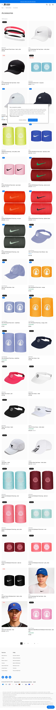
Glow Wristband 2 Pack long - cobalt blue (10, 358)
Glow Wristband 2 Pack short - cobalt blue (11, 322)
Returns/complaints (16, 660)
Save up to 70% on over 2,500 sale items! (28, 1)
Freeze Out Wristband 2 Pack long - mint (10, 495)
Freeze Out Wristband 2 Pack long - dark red (38, 495)
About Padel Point (5, 665)
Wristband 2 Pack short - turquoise (36, 82)
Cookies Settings (22, 119)
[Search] (46, 4)
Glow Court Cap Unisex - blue (8, 287)
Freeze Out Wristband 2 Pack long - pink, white (12, 529)
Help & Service (4, 655)
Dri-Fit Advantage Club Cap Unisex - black (11, 82)
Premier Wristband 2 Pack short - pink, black (11, 185)
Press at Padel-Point (16, 670)
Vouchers (14, 668)
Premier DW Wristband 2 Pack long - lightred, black (39, 218)
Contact (3, 663)
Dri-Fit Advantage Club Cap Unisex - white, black (39, 49)
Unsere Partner (4, 668)
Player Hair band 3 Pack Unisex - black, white (11, 49)
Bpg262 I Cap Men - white (7, 116)
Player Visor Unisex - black (7, 427)
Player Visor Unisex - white (34, 393)
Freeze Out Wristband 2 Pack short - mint (37, 529)
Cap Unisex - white (6, 462)
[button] (2, 4)
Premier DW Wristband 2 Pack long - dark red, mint (39, 185)
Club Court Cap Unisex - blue (8, 629)
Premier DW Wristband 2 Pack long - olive (10, 251)
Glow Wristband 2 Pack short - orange (37, 287)
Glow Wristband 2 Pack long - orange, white (38, 322)
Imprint (34, 681)
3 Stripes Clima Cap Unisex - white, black (37, 462)
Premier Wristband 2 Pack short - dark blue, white (39, 151)
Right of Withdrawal (16, 663)
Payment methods (16, 655)
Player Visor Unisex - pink (7, 393)
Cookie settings (4, 670)
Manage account (16, 665)
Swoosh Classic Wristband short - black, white (12, 596)
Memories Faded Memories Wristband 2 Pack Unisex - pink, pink (41, 630)
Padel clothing (8, 7)
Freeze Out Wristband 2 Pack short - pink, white (39, 562)
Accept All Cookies (33, 120)
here (10, 115)
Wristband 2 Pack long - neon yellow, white (11, 151)
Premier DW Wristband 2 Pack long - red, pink (11, 218)
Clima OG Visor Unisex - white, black (36, 427)
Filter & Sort (51, 707)
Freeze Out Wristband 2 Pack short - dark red (11, 562)
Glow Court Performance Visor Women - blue (38, 251)
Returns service (4, 660)
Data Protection (13, 116)
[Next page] (38, 643)
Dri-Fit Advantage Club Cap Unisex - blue (37, 596)
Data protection (17, 681)
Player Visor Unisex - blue (34, 358)
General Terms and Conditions (26, 681)
